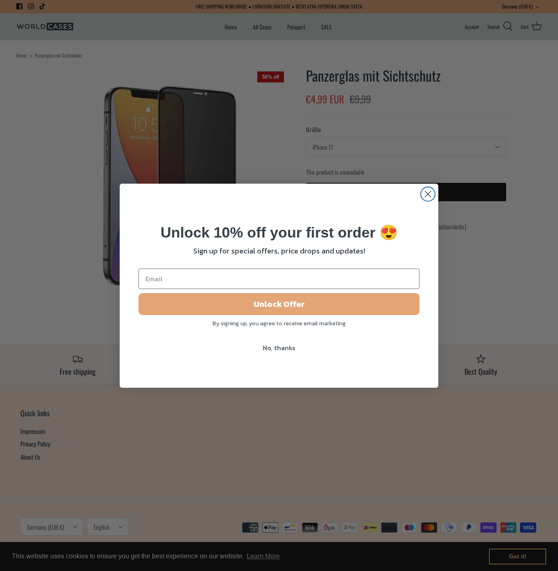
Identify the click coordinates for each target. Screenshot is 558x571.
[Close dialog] (428, 194)
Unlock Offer (279, 304)
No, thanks (279, 348)
